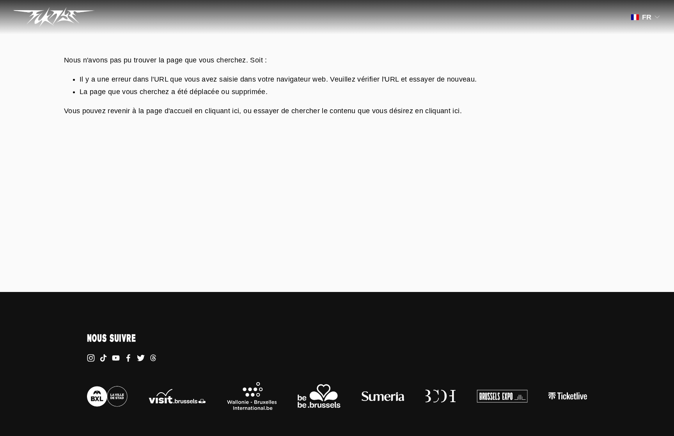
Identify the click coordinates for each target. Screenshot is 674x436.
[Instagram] (91, 358)
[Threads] (153, 358)
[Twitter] (141, 358)
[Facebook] (128, 358)
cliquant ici (222, 111)
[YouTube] (116, 358)
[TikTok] (103, 358)
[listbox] (646, 17)
